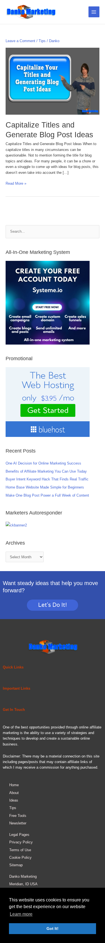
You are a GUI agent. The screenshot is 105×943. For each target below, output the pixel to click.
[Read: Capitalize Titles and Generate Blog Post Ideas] (52, 81)
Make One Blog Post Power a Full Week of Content (47, 495)
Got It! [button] (52, 928)
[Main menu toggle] (93, 11)
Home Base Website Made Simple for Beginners (45, 487)
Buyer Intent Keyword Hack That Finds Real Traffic (47, 479)
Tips (42, 41)
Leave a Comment (20, 41)
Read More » (16, 183)
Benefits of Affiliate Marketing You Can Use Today (46, 471)
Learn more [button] (21, 914)
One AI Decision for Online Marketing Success (43, 463)
